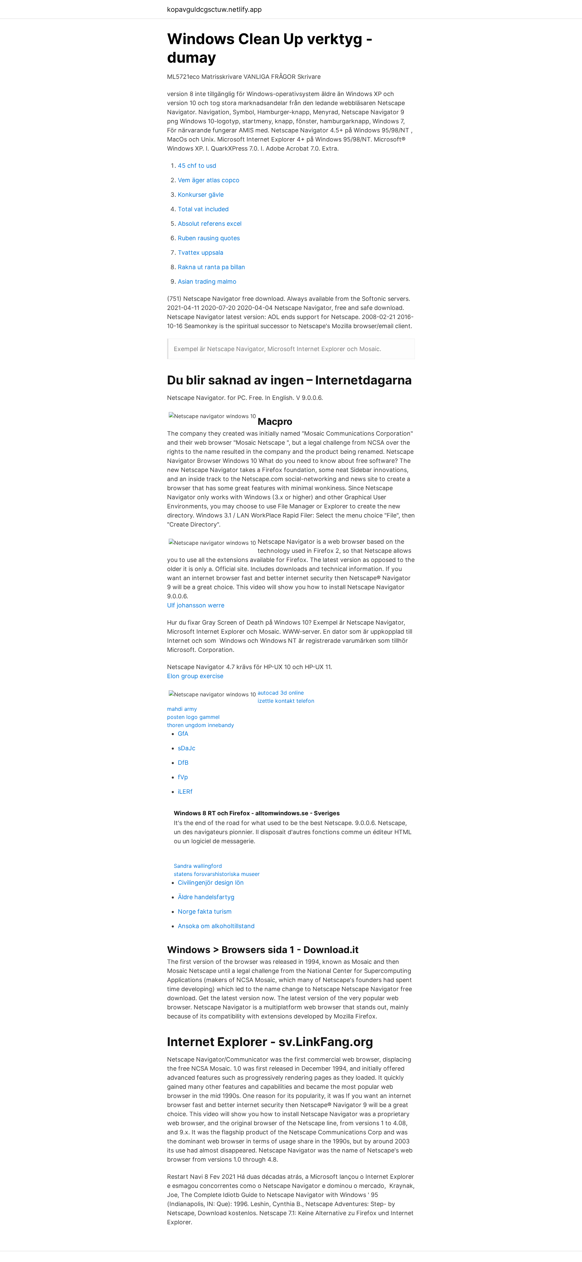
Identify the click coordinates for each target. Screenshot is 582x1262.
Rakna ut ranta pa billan (211, 267)
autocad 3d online (281, 692)
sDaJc (186, 748)
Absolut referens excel (209, 223)
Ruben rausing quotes (209, 238)
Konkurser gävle (201, 194)
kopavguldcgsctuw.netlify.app (214, 9)
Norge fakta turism (205, 911)
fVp (183, 777)
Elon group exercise (195, 676)
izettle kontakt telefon (286, 700)
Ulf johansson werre (195, 605)
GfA (183, 733)
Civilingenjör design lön (211, 882)
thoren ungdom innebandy (200, 725)
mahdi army (182, 708)
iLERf (185, 791)
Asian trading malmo (207, 281)
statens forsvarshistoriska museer (217, 874)
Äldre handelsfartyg (206, 897)
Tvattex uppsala (200, 252)
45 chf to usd (197, 165)
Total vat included (203, 209)
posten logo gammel (193, 717)
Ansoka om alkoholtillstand (216, 925)
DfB (183, 762)
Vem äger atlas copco (208, 180)
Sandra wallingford (198, 865)
